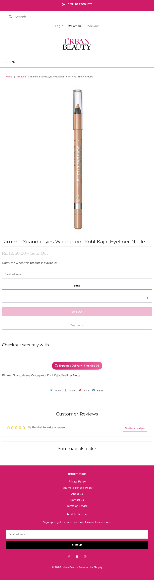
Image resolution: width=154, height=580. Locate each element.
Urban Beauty (70, 567)
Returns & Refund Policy (77, 488)
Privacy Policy (77, 482)
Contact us (77, 500)
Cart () (76, 25)
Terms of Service (77, 506)
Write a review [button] (135, 428)
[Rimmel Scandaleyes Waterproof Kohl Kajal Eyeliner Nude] (77, 158)
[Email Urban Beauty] (85, 556)
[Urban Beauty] (77, 44)
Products (22, 76)
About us (77, 494)
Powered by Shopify (90, 567)
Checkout (92, 25)
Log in (59, 25)
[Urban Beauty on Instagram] (77, 556)
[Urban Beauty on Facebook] (69, 556)
